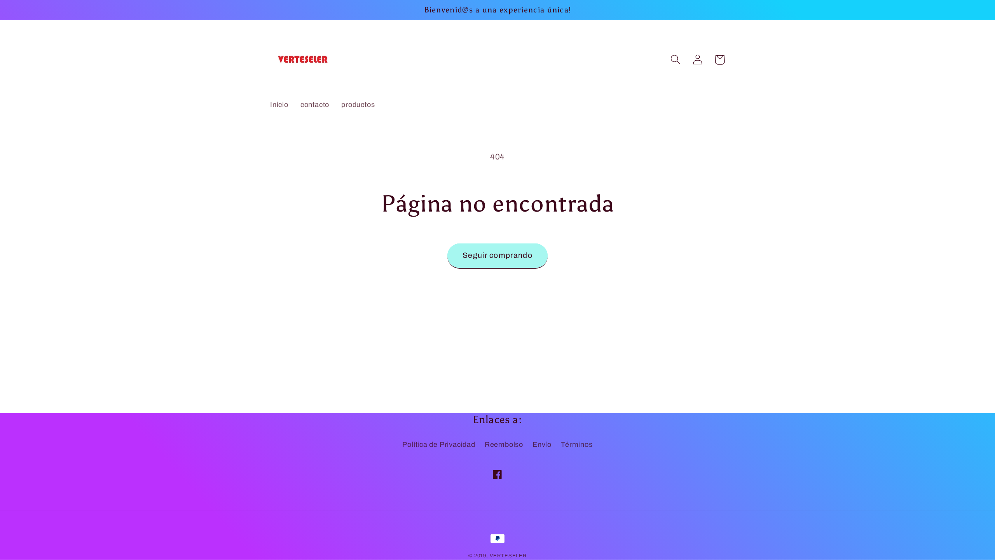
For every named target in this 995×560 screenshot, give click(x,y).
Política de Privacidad (438, 444)
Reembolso (504, 444)
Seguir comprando (497, 255)
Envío (542, 444)
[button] (675, 60)
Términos (576, 444)
